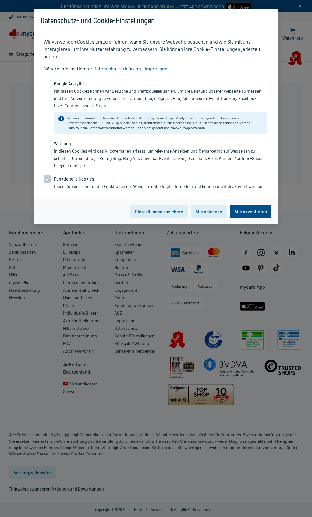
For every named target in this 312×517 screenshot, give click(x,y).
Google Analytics (177, 118)
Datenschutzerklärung (117, 68)
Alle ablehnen (208, 211)
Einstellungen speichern (159, 211)
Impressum (157, 68)
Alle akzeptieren (250, 211)
